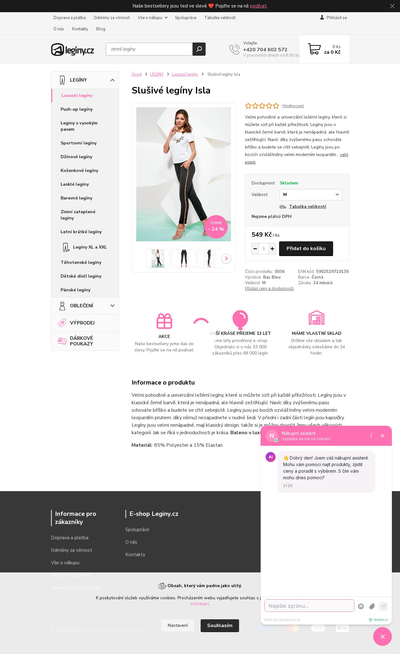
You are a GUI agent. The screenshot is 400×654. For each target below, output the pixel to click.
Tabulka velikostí (220, 18)
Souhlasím (219, 625)
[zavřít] (392, 6)
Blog (100, 29)
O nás (58, 29)
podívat (258, 6)
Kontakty (80, 29)
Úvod (137, 74)
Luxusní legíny (77, 95)
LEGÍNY (78, 80)
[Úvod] (76, 48)
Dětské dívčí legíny (81, 276)
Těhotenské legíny (81, 262)
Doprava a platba (69, 18)
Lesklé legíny (75, 184)
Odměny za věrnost (112, 18)
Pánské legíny (75, 290)
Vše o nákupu (150, 18)
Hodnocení (293, 106)
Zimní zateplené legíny (78, 215)
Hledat (199, 49)
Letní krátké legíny (81, 232)
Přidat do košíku (306, 248)
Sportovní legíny (79, 143)
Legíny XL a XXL (90, 247)
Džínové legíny (76, 157)
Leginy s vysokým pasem (79, 126)
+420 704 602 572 (265, 49)
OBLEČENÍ (81, 306)
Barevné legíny (76, 198)
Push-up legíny (76, 109)
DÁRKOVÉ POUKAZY (81, 341)
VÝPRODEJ (82, 323)
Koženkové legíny (79, 171)
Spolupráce (185, 18)
